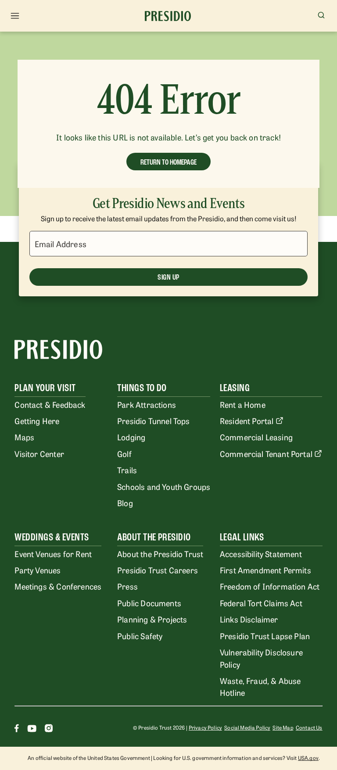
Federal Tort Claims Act (261, 602)
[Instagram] (49, 729)
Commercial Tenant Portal (266, 453)
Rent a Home (242, 404)
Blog (125, 502)
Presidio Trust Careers (157, 570)
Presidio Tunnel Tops (153, 420)
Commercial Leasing (256, 437)
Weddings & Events (51, 537)
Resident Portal (247, 420)
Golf (124, 453)
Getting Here (36, 420)
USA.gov (308, 757)
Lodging (131, 437)
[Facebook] (16, 729)
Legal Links (242, 537)
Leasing (235, 387)
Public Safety (139, 635)
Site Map (282, 727)
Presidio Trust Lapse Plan (265, 635)
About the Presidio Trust (160, 553)
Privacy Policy (205, 727)
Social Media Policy (247, 727)
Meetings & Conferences (57, 586)
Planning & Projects (152, 619)
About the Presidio (154, 537)
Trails (127, 469)
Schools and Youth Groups (163, 486)
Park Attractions (146, 404)
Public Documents (149, 602)
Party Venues (37, 570)
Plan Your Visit (44, 387)
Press (127, 586)
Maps (24, 437)
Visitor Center (39, 453)
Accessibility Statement (261, 553)
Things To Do (142, 387)
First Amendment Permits (265, 570)
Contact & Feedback (49, 404)
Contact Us (309, 727)
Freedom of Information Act (269, 586)
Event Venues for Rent (53, 553)
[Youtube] (31, 729)
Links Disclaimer (249, 619)
